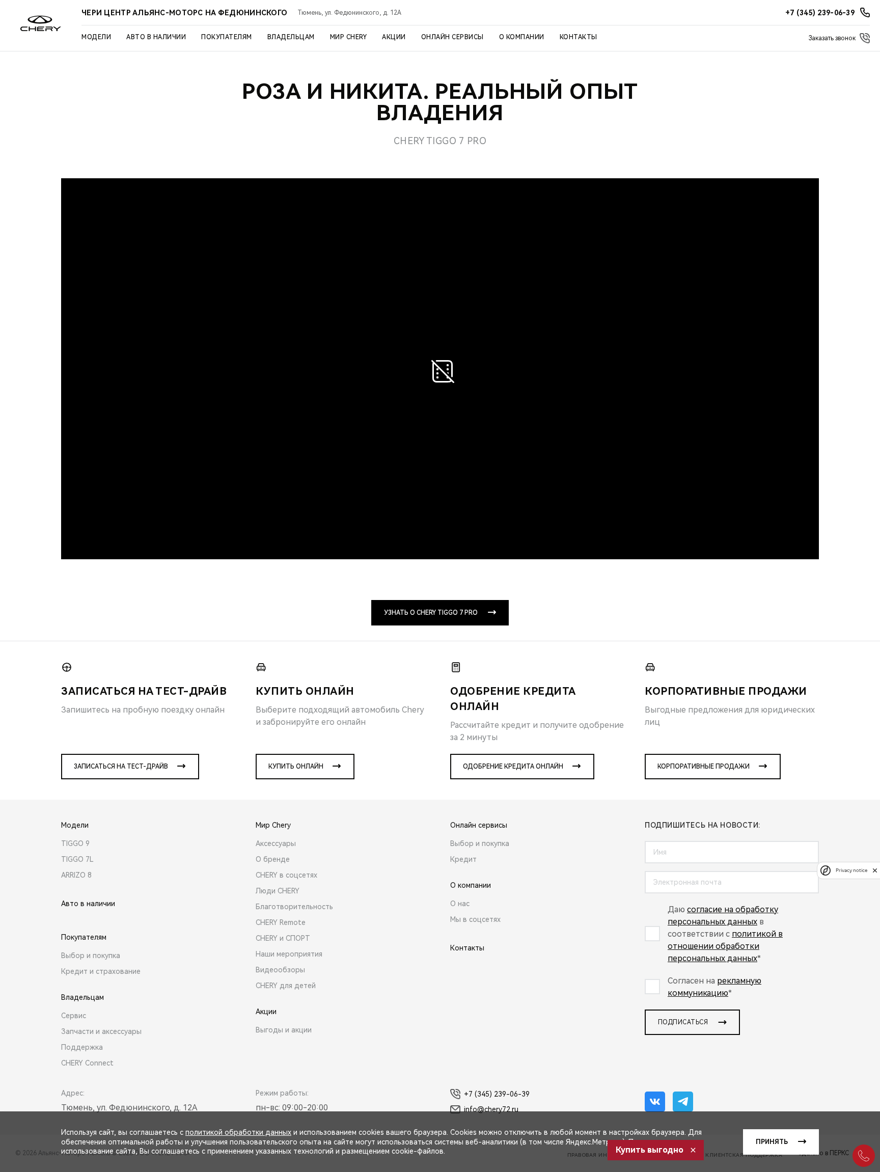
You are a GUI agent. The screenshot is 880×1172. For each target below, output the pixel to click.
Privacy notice (851, 870)
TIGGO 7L (77, 859)
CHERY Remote (281, 922)
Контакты (578, 37)
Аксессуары (276, 843)
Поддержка (82, 1047)
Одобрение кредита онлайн (513, 766)
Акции (394, 37)
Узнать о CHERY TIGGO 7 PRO (431, 612)
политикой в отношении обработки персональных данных (725, 946)
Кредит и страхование (101, 971)
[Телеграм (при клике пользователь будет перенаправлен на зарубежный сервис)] (683, 1102)
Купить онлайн (295, 766)
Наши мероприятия (289, 954)
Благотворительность (294, 907)
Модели (96, 37)
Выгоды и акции (284, 1030)
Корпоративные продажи (703, 766)
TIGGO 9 (75, 843)
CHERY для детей (286, 986)
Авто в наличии (156, 37)
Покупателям (226, 37)
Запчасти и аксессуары (101, 1031)
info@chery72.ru (491, 1109)
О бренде (273, 859)
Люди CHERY (277, 891)
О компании (521, 37)
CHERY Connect (87, 1063)
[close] (875, 870)
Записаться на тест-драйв (121, 766)
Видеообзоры (280, 970)
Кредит (463, 859)
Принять (772, 1142)
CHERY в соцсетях (286, 875)
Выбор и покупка (90, 955)
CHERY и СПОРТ (283, 938)
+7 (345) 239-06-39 (497, 1094)
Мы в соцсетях (475, 919)
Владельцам (291, 37)
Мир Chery (348, 37)
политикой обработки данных (238, 1132)
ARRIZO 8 (76, 875)
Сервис (73, 1016)
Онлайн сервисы (452, 37)
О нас (460, 904)
